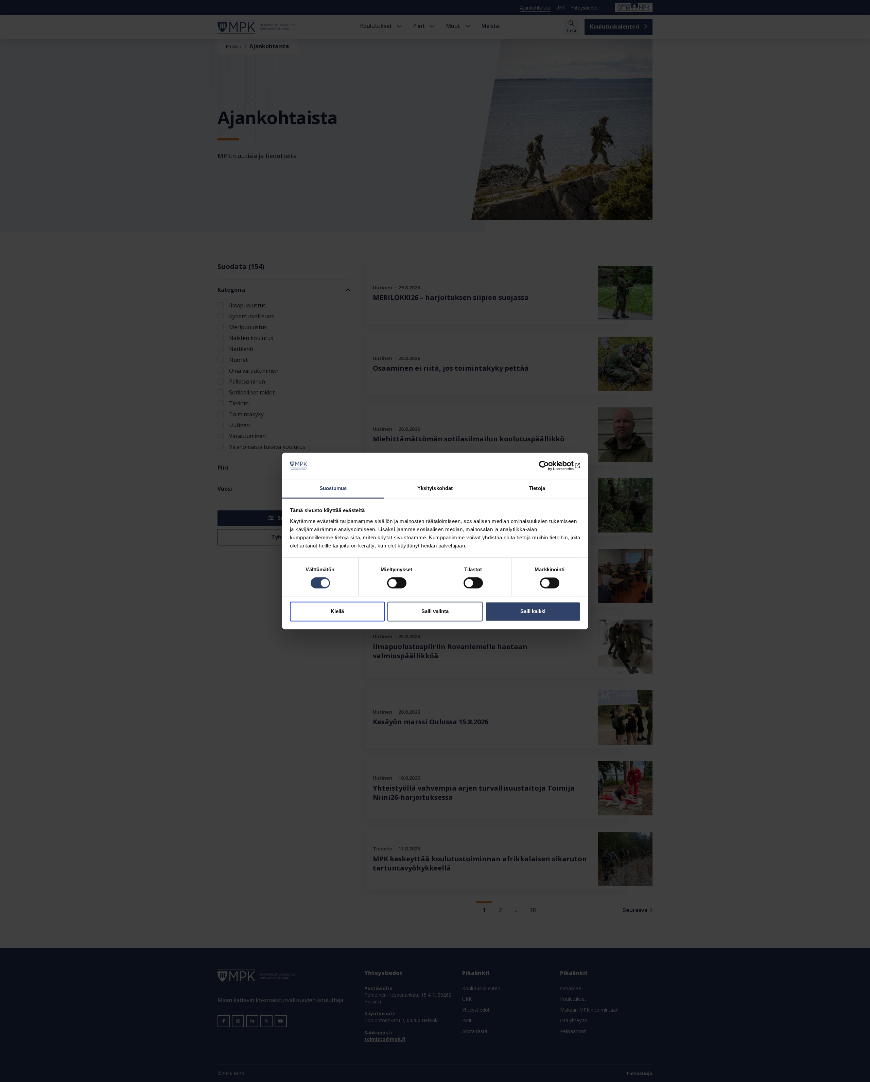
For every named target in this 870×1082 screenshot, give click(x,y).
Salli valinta (435, 611)
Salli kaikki (532, 611)
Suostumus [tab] (333, 488)
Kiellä (337, 611)
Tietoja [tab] (537, 488)
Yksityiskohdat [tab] (435, 488)
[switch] (396, 583)
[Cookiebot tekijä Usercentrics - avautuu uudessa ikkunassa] (550, 466)
